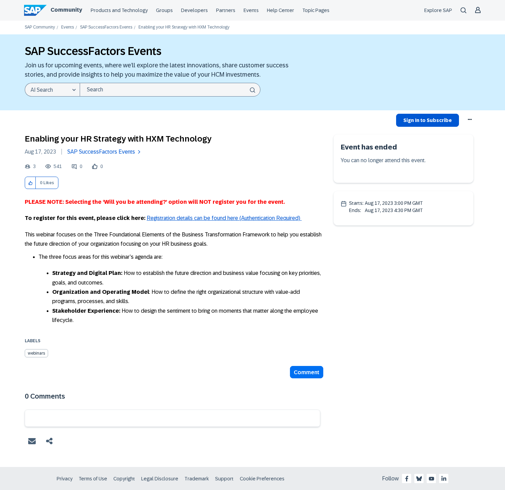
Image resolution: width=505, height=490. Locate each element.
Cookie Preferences (262, 478)
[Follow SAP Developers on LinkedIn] (444, 478)
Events (251, 10)
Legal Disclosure (159, 478)
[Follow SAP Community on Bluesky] (419, 478)
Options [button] (470, 121)
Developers (194, 10)
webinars (36, 353)
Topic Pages (315, 10)
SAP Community (40, 27)
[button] (30, 183)
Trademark (196, 478)
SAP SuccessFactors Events (106, 27)
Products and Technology (119, 10)
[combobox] (170, 90)
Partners (225, 10)
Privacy (64, 478)
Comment (306, 372)
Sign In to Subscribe (427, 120)
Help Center (280, 10)
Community (66, 10)
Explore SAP (438, 10)
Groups (164, 10)
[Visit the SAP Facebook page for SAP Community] (406, 478)
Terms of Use (93, 478)
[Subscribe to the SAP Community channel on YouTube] (431, 478)
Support (224, 478)
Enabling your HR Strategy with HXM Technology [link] (183, 27)
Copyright (124, 478)
